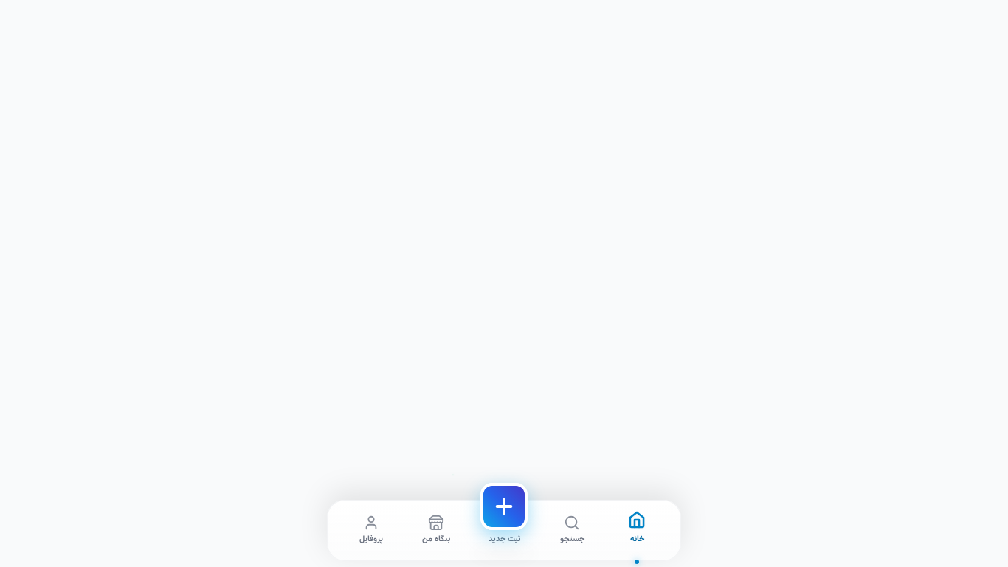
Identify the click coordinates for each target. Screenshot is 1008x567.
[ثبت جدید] (504, 506)
